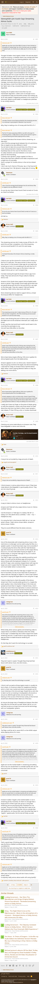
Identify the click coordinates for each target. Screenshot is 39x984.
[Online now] (4, 111)
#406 (36, 306)
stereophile (4, 28)
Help (28, 976)
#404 (36, 205)
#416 (36, 674)
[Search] (37, 2)
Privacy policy (22, 976)
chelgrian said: (6, 677)
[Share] (33, 39)
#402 (36, 114)
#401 (36, 39)
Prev (13, 885)
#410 (36, 456)
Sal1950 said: (5, 183)
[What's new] (33, 2)
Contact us (4, 976)
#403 (36, 179)
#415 (36, 658)
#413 (36, 539)
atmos (20, 24)
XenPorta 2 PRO (5, 982)
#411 (36, 474)
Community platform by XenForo (15, 979)
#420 (36, 828)
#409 (36, 421)
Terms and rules (12, 976)
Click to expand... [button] (19, 627)
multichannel (15, 26)
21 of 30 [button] (19, 885)
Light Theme (6, 973)
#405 (36, 231)
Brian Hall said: (6, 118)
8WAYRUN (20, 982)
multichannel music (25, 26)
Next (25, 885)
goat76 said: (5, 612)
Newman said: (6, 43)
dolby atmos (31, 24)
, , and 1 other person (16, 880)
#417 (36, 719)
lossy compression (6, 26)
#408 (36, 385)
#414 (36, 608)
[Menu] (2, 2)
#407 (36, 339)
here (17, 11)
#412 (36, 500)
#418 (36, 743)
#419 (36, 785)
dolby (25, 24)
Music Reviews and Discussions (20, 905)
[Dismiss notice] (36, 7)
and (9, 462)
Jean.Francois (8, 905)
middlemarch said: (7, 723)
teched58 (4, 24)
